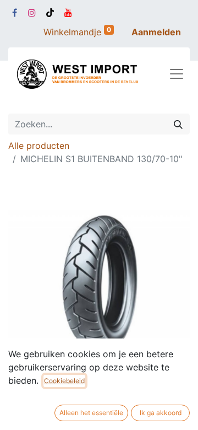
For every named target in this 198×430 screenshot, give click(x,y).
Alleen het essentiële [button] (91, 413)
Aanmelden (156, 31)
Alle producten (38, 145)
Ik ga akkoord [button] (161, 413)
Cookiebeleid (64, 381)
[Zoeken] (178, 124)
